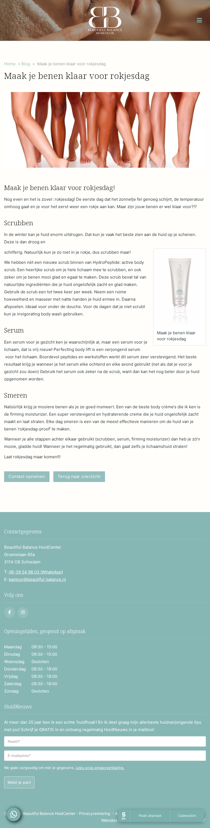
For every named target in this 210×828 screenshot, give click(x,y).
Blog (25, 63)
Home (10, 63)
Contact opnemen (26, 476)
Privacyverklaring (94, 813)
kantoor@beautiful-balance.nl (37, 579)
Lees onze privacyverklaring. (100, 767)
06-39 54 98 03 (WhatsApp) (36, 572)
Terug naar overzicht (79, 476)
